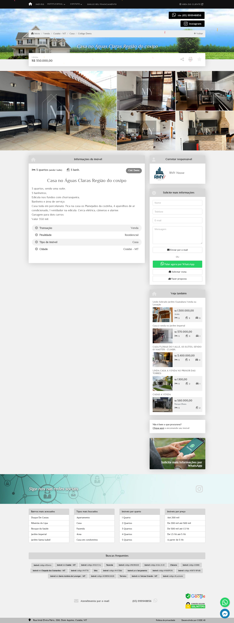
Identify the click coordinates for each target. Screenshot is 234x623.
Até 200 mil (173, 517)
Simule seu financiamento (102, 4)
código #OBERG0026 (102, 576)
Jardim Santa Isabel (40, 540)
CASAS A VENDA (162, 394)
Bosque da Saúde (39, 529)
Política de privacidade (165, 620)
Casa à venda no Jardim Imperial (169, 326)
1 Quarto (126, 517)
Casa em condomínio (87, 540)
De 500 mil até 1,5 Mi (178, 529)
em (66, 565)
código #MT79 (79, 571)
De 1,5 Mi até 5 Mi (176, 534)
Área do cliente (191, 4)
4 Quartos (127, 534)
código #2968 (191, 565)
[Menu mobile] (30, 4)
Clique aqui (158, 428)
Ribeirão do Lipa (39, 523)
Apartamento (83, 517)
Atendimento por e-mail (94, 601)
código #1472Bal (112, 571)
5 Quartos (127, 540)
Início (37, 33)
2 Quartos (127, 523)
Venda (46, 33)
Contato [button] (75, 4)
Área (79, 534)
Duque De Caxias (40, 517)
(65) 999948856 (191, 15)
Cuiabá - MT (59, 33)
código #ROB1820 (129, 565)
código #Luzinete (173, 576)
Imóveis (40, 4)
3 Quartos (127, 529)
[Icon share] (199, 489)
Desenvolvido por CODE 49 (193, 620)
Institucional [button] (55, 4)
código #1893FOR (163, 571)
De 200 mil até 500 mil (179, 523)
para (137, 571)
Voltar (199, 33)
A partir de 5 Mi (175, 540)
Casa (72, 33)
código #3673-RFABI (189, 571)
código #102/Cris (91, 565)
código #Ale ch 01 (155, 565)
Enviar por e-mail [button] (179, 250)
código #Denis (42, 565)
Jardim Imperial (39, 534)
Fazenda (81, 529)
